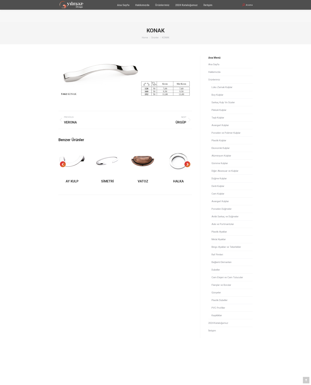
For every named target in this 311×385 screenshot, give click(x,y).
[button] (63, 164)
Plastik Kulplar (219, 140)
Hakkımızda (214, 72)
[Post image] (72, 161)
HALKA (178, 181)
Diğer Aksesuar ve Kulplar (225, 170)
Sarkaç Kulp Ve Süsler (223, 102)
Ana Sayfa (213, 64)
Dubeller (216, 269)
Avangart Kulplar (220, 125)
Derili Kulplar (218, 186)
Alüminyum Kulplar (221, 155)
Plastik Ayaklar (219, 231)
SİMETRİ (107, 181)
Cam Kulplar (218, 193)
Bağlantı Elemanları (221, 262)
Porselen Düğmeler (222, 208)
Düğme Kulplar (219, 178)
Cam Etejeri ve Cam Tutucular (227, 277)
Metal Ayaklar (219, 239)
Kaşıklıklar (217, 315)
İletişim (212, 330)
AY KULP (72, 181)
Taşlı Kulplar (218, 117)
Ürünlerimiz (214, 79)
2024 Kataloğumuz (218, 323)
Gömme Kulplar (220, 163)
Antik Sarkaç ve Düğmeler (225, 216)
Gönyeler (216, 292)
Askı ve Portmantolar (223, 224)
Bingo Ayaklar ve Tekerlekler (226, 247)
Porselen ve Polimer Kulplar (226, 132)
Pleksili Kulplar (219, 110)
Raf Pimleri (217, 254)
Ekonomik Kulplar (221, 148)
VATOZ (143, 181)
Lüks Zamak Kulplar (222, 87)
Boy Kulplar (217, 94)
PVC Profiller (218, 307)
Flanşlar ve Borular (221, 285)
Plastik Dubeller (220, 300)
